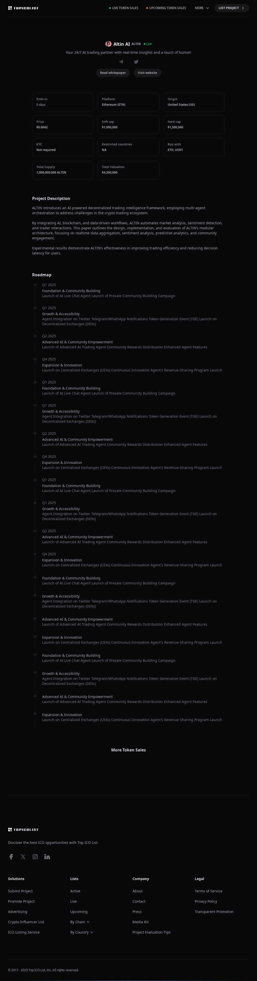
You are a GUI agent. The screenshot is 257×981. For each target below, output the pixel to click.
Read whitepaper (113, 73)
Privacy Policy (206, 901)
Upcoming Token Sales (167, 8)
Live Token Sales (125, 8)
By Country (79, 932)
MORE (199, 8)
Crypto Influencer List (26, 921)
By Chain (77, 921)
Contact (139, 901)
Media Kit (141, 921)
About (138, 891)
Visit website (147, 73)
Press (137, 911)
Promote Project (21, 901)
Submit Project (20, 891)
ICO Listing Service (24, 932)
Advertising (17, 911)
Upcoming (79, 911)
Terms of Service (208, 891)
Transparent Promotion (214, 911)
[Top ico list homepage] (23, 8)
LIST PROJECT (229, 8)
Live (73, 901)
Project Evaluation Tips (152, 932)
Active (75, 891)
